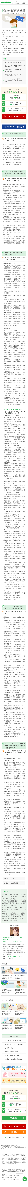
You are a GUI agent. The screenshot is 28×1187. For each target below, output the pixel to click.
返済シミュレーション (9, 878)
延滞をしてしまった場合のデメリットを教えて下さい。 (15, 70)
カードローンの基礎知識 (13, 1041)
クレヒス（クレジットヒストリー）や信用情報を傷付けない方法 (15, 412)
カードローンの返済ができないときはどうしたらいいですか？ (15, 75)
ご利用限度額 (11, 301)
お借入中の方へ (10, 1048)
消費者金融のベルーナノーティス (9, 1177)
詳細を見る (14, 1118)
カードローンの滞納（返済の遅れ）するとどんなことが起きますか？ (15, 65)
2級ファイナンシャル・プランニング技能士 (13, 937)
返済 (11, 36)
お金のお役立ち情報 (11, 1052)
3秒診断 (14, 1132)
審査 (8, 362)
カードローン (5, 30)
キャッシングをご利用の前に (14, 1044)
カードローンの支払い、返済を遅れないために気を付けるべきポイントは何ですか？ (15, 80)
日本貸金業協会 (19, 1173)
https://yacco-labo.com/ (15, 956)
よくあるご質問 (14, 1137)
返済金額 (15, 148)
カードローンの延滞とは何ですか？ (13, 62)
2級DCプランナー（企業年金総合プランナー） (14, 941)
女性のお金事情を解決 (12, 1055)
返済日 (9, 148)
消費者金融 (6, 274)
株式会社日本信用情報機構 (18, 1171)
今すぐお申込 (14, 116)
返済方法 (13, 843)
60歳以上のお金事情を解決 (13, 1059)
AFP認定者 (5, 939)
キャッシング (14, 330)
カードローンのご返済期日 (11, 883)
